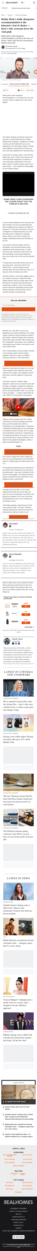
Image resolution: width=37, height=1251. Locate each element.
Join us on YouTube (27, 1154)
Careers (18, 1228)
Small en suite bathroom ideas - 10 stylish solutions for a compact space (19, 1135)
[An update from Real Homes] (18, 1094)
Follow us (22, 90)
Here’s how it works (12, 53)
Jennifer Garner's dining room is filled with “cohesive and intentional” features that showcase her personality (19, 1117)
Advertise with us (14, 1174)
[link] (7, 605)
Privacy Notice (23, 316)
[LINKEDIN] (16, 643)
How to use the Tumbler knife (19, 84)
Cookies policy (18, 1225)
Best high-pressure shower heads (21, 8)
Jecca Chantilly (23, 472)
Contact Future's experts (18, 1211)
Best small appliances (27, 1188)
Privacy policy (18, 1222)
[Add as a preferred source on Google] (18, 1237)
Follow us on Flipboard (18, 1165)
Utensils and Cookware (21, 15)
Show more (28, 627)
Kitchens (10, 15)
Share (6, 90)
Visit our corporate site (24, 1244)
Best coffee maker (9, 1185)
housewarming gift (13, 442)
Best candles (18, 1192)
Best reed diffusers (27, 1185)
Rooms (3, 15)
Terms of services (22, 314)
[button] (18, 605)
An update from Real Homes (15, 1101)
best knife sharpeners (14, 159)
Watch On (6, 414)
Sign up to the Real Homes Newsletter (9, 1155)
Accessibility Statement (18, 1208)
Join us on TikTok (27, 1159)
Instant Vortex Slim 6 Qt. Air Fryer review (17, 1108)
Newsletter (31, 90)
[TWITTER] (13, 643)
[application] (18, 183)
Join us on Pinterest (10, 1162)
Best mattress (9, 1182)
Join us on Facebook (27, 1162)
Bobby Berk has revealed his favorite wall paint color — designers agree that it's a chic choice (19, 1127)
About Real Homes (22, 1174)
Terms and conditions (18, 1219)
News (23, 48)
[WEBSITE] (10, 526)
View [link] (25, 606)
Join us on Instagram (9, 1159)
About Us (18, 1214)
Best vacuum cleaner (27, 1182)
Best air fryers (9, 1188)
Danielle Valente (12, 46)
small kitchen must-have (14, 433)
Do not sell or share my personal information (18, 1231)
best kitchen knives (24, 247)
